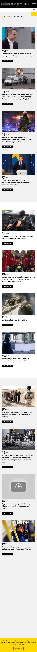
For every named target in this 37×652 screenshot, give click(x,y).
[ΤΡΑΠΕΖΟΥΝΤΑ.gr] (15, 4)
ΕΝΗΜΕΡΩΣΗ (7, 61)
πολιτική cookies (20, 644)
